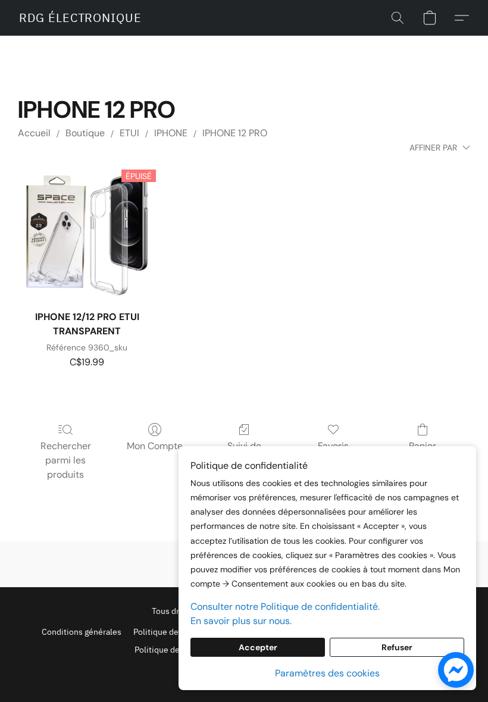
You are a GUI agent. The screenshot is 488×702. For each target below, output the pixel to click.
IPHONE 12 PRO (234, 133)
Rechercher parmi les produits (65, 460)
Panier (422, 446)
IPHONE (170, 133)
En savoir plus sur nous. (241, 621)
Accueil (34, 133)
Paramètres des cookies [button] (327, 673)
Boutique (85, 133)
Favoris (333, 446)
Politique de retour (169, 649)
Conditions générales (81, 631)
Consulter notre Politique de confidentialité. (285, 606)
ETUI (129, 133)
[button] (80, 18)
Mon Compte (155, 446)
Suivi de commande (244, 453)
